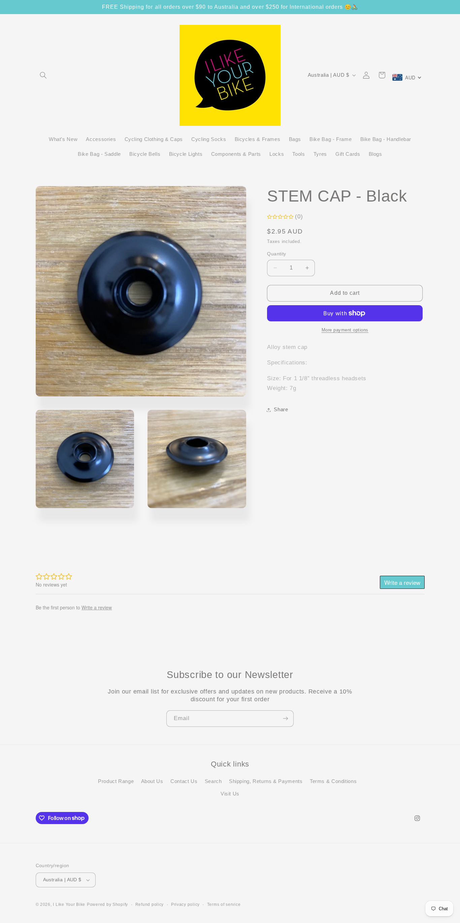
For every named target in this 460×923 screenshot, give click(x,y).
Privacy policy (185, 904)
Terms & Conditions (333, 781)
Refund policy (149, 904)
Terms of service (224, 904)
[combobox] (407, 77)
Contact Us (183, 781)
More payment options (345, 330)
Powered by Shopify (107, 905)
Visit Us (230, 793)
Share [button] (281, 409)
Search (213, 781)
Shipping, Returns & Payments (266, 781)
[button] (43, 75)
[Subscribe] (285, 718)
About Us (152, 781)
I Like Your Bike (69, 905)
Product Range (116, 781)
